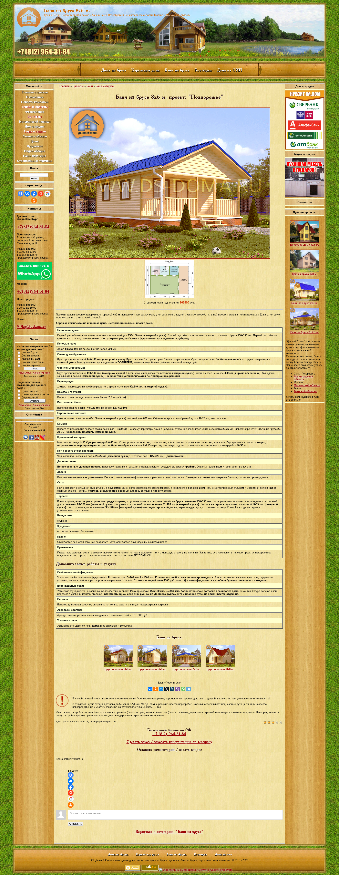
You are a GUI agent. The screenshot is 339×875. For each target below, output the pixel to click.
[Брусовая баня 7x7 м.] (186, 666)
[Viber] (177, 689)
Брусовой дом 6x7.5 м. (304, 244)
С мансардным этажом (35, 394)
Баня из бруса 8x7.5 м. (304, 332)
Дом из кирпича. (31, 365)
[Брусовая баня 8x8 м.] (220, 666)
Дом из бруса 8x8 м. (304, 274)
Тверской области (305, 391)
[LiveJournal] (172, 689)
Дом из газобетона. (33, 362)
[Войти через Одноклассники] (34, 200)
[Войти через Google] (47, 193)
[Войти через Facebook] (34, 194)
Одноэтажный (30, 391)
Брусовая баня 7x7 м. (186, 669)
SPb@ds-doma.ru (31, 327)
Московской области (307, 385)
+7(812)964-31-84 (33, 227)
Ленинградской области (303, 378)
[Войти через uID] (21, 194)
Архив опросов (41, 373)
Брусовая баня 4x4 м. (118, 669)
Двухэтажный (30, 397)
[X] (166, 689)
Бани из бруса (105, 86)
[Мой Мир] (161, 689)
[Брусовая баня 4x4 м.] (118, 666)
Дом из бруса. (30, 352)
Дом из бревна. (31, 355)
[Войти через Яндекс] (41, 194)
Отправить (75, 823)
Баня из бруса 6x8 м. (304, 303)
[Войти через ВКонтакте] (27, 194)
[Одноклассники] (155, 689)
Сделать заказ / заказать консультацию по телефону (169, 742)
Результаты (24, 373)
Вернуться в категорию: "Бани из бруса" (169, 832)
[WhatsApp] (183, 689)
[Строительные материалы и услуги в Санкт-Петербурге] (195, 869)
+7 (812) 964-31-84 (169, 734)
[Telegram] (188, 689)
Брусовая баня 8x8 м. (220, 669)
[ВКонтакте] (150, 689)
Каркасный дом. (31, 358)
